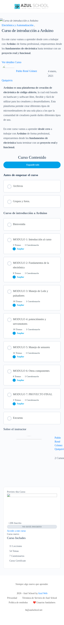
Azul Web (42, 593)
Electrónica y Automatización (18, 25)
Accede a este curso (16, 531)
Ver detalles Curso (12, 62)
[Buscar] (58, 6)
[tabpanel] (32, 117)
